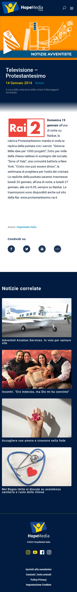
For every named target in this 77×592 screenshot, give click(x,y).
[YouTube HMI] (35, 553)
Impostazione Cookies (38, 584)
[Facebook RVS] (42, 553)
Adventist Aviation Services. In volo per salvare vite (36, 342)
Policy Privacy (39, 579)
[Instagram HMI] (28, 553)
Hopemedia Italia (26, 227)
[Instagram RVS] (49, 553)
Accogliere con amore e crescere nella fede (34, 440)
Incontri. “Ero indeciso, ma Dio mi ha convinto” (35, 391)
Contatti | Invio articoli (38, 574)
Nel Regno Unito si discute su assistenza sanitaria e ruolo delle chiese (31, 491)
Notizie (39, 83)
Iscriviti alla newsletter (39, 569)
